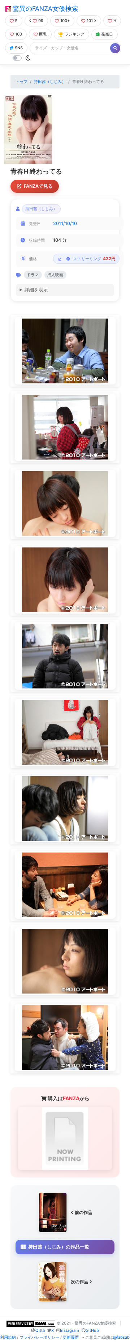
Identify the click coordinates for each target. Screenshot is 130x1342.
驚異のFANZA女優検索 (44, 8)
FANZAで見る (38, 186)
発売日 (107, 34)
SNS (19, 47)
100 (18, 34)
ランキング (74, 34)
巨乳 (43, 34)
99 (40, 20)
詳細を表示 (36, 289)
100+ (65, 20)
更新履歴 (71, 1337)
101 (90, 20)
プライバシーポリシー (39, 1337)
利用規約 (8, 1337)
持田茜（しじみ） (50, 81)
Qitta (40, 1330)
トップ (21, 81)
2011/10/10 (65, 223)
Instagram (69, 1330)
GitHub (92, 1330)
